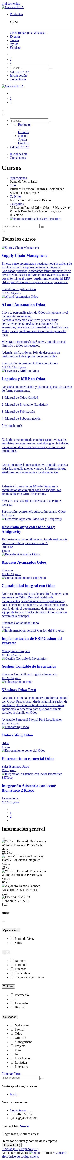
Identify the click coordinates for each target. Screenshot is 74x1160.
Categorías (9, 1016)
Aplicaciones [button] (18, 178)
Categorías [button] (17, 204)
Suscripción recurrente (29, 977)
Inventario (21, 1066)
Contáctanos (18, 79)
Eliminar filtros (11, 1073)
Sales (18, 942)
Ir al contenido (11, 3)
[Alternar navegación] (3, 110)
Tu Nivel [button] (15, 196)
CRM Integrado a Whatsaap (28, 32)
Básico (19, 1007)
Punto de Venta (25, 938)
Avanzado (21, 1003)
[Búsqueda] (50, 68)
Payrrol (19, 1029)
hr (16, 999)
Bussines (20, 960)
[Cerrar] (3, 114)
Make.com (22, 1025)
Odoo (18, 1033)
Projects (20, 1046)
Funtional (21, 965)
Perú (18, 1050)
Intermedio (22, 995)
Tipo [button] (13, 185)
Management (23, 1042)
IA (16, 1054)
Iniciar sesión (18, 75)
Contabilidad (23, 973)
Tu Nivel (8, 986)
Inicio (13, 1094)
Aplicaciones (10, 930)
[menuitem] (16, 14)
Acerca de (24, 1126)
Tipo (5, 952)
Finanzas (20, 969)
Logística (21, 1062)
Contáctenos (18, 1110)
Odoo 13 (20, 1037)
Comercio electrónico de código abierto (34, 1154)
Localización (23, 1058)
